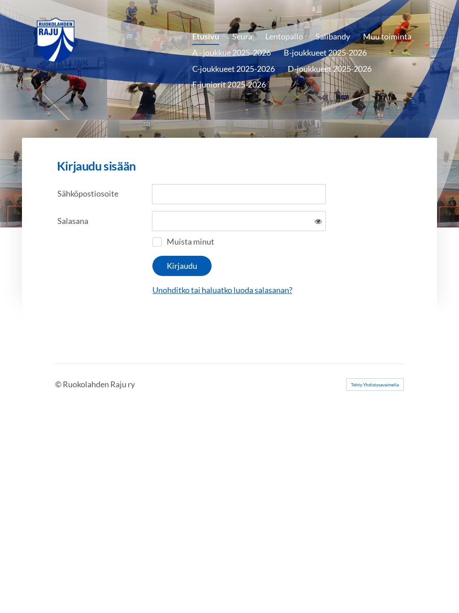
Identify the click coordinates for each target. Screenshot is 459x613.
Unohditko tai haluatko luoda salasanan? (222, 290)
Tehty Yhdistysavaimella (375, 384)
